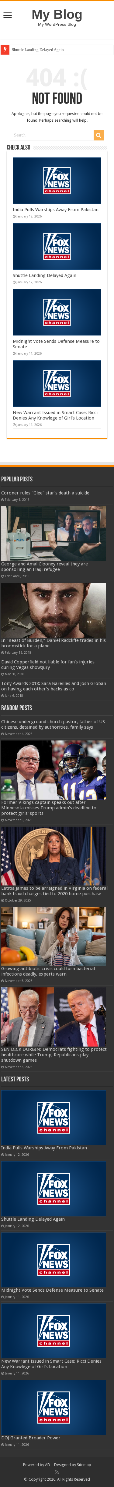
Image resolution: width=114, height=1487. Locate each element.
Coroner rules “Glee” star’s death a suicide (45, 493)
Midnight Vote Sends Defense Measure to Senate (52, 1290)
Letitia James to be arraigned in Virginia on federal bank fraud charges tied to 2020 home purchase (54, 890)
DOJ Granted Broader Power (30, 1438)
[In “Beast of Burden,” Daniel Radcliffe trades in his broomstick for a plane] (53, 610)
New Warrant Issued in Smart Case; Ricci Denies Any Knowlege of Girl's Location (55, 415)
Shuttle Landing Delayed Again (38, 49)
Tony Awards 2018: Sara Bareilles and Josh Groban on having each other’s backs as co (53, 686)
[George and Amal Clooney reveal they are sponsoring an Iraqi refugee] (53, 533)
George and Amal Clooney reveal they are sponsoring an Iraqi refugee (44, 566)
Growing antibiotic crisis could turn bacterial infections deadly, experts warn (48, 971)
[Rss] (57, 1472)
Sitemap (84, 1464)
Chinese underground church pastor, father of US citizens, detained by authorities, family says (53, 724)
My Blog (57, 14)
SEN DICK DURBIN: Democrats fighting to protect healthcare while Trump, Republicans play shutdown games (54, 1055)
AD (47, 1464)
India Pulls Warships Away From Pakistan (55, 209)
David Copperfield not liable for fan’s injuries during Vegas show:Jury (48, 664)
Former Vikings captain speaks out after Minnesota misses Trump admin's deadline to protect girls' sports (48, 808)
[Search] (99, 135)
